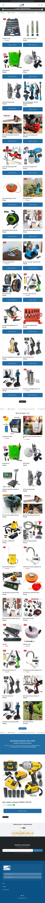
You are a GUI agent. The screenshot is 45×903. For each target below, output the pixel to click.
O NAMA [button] (4, 886)
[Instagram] (23, 895)
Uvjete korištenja (22, 852)
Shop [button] (3, 883)
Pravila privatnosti (28, 852)
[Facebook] (21, 895)
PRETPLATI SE (38, 850)
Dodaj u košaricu (12, 44)
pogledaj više (22, 401)
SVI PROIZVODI (22, 728)
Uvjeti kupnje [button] (5, 889)
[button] (3, 5)
